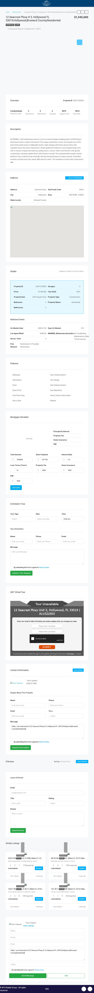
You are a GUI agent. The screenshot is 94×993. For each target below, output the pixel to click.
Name (12, 536)
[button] (47, 228)
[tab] (79, 42)
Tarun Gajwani (14, 876)
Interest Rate (67, 455)
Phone (38, 536)
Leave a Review (82, 761)
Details (39, 868)
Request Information (20, 748)
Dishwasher (17, 380)
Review (13, 809)
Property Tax (41, 465)
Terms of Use (44, 567)
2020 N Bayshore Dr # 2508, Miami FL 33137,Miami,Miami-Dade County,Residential (41, 858)
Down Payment (42, 455)
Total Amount (15, 455)
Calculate (16, 488)
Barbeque (16, 375)
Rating (51, 798)
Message (14, 547)
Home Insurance (68, 465)
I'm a (51, 711)
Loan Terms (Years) (18, 465)
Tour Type (14, 514)
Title (12, 798)
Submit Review (18, 830)
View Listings (78, 670)
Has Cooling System (58, 375)
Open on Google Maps (75, 178)
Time (64, 514)
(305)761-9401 (31, 683)
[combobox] (21, 519)
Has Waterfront (56, 390)
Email (64, 536)
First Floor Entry (19, 395)
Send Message (28, 976)
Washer (53, 401)
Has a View (17, 401)
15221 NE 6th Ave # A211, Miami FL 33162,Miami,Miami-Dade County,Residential (40, 889)
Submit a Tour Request (21, 573)
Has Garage (54, 380)
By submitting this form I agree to (31, 567)
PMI (11, 476)
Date (38, 514)
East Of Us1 (17, 390)
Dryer (15, 385)
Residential (9, 24)
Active (17, 24)
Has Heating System (58, 385)
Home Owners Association (60, 395)
